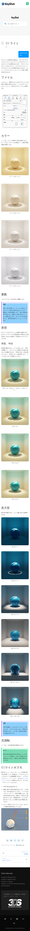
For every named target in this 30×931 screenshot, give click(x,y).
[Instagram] (23, 919)
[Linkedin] (14, 923)
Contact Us (21, 845)
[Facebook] (11, 919)
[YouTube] (17, 919)
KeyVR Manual (5, 886)
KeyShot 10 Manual (7, 881)
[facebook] (15, 840)
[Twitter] (5, 919)
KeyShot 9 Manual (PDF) (8, 879)
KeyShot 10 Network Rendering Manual (13, 883)
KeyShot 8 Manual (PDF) (8, 877)
